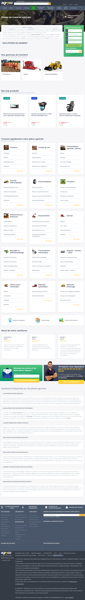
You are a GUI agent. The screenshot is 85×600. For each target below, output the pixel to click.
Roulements (35, 270)
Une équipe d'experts (35, 522)
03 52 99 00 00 (21, 1)
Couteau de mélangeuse (68, 296)
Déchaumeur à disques (39, 166)
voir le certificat (69, 597)
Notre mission (33, 524)
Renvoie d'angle (37, 261)
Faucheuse (63, 191)
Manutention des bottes (39, 226)
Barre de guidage (65, 162)
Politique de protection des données (25, 555)
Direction (6, 200)
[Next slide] (61, 57)
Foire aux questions (20, 525)
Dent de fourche (65, 300)
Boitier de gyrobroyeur (11, 266)
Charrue (34, 153)
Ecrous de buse (65, 166)
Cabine (6, 157)
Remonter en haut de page (81, 593)
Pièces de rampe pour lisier (68, 257)
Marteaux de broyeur (10, 261)
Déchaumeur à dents (38, 162)
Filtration (6, 153)
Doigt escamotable (9, 234)
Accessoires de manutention (40, 221)
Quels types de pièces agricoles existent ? (15, 452)
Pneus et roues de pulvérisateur (42, 196)
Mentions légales (36, 553)
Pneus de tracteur (37, 187)
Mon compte (33, 515)
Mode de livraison (6, 515)
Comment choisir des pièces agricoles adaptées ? (18, 467)
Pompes (62, 157)
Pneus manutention (38, 200)
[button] (65, 3)
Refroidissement (9, 162)
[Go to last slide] (59, 57)
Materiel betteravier (38, 296)
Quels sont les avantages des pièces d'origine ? (17, 481)
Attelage (6, 300)
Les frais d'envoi (5, 526)
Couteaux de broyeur (10, 226)
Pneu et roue (64, 200)
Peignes (62, 234)
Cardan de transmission (39, 257)
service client (36, 1)
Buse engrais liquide (66, 261)
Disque (62, 221)
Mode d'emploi (19, 527)
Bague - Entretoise (9, 270)
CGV (60, 553)
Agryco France (57, 555)
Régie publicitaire (20, 534)
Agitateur (63, 266)
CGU (55, 553)
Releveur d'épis (8, 230)
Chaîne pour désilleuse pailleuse (70, 291)
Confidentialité (47, 553)
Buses (62, 153)
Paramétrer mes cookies (22, 553)
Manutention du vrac (38, 230)
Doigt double (8, 221)
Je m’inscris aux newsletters (27, 380)
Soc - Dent (63, 226)
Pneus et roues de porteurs (40, 191)
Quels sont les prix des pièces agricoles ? (15, 437)
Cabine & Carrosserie (10, 191)
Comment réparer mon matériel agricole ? (16, 422)
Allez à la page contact (71, 382)
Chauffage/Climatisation (11, 196)
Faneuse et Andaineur (67, 196)
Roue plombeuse (65, 230)
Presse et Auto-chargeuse (68, 187)
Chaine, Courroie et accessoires (41, 266)
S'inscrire (82, 515)
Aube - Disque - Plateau (67, 270)
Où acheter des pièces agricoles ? (13, 393)
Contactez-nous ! (34, 517)
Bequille (6, 304)
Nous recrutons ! (34, 526)
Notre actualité (33, 519)
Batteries (6, 166)
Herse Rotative (36, 157)
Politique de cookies (69, 553)
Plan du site (41, 555)
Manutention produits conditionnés (38, 235)
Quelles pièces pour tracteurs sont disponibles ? (18, 408)
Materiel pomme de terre (39, 291)
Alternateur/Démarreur (11, 187)
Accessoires (7, 296)
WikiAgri (17, 539)
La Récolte (18, 536)
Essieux (6, 291)
